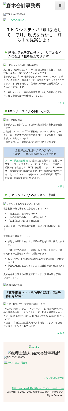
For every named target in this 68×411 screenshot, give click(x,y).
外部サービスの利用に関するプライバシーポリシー (38, 388)
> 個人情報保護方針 (54, 378)
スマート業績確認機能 (16, 160)
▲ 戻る (61, 102)
